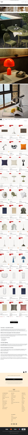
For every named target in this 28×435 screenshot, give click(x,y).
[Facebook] (12, 424)
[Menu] (27, 2)
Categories (6, 119)
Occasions (23, 403)
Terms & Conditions (4, 403)
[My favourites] (24, 2)
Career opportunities (13, 418)
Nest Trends (23, 407)
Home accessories (13, 397)
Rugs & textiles (13, 399)
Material (12, 119)
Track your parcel (4, 402)
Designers (18, 119)
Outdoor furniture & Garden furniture (15, 402)
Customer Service (4, 394)
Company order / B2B (4, 407)
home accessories (18, 349)
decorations (22, 349)
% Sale (22, 399)
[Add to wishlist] (7, 139)
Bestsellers (23, 402)
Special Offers (23, 398)
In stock (3, 119)
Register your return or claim (5, 397)
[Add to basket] (8, 139)
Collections (15, 119)
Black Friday (23, 408)
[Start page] (2, 1)
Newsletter (3, 398)
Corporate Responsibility (14, 417)
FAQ (2, 399)
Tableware (12, 394)
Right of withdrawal (4, 408)
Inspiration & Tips (24, 394)
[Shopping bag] (25, 2)
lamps (5, 349)
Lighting (12, 398)
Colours (9, 119)
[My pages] (22, 2)
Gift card (12, 403)
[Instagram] (14, 424)
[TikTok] (16, 424)
